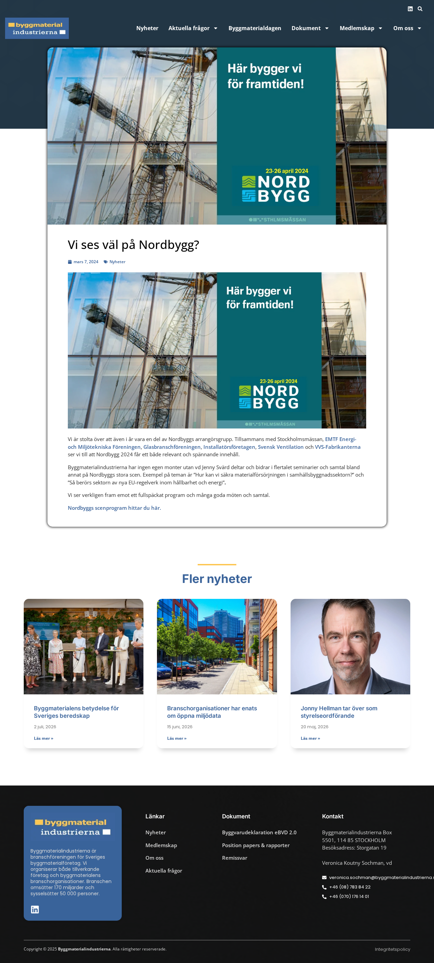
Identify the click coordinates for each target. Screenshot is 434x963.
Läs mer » (43, 738)
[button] (420, 8)
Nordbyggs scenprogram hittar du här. (114, 507)
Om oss (403, 28)
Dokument (306, 28)
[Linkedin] (410, 9)
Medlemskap (357, 28)
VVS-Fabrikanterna (338, 446)
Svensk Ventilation (281, 446)
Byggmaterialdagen (255, 28)
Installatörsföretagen (229, 446)
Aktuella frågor (189, 28)
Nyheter (147, 28)
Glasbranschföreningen (172, 446)
